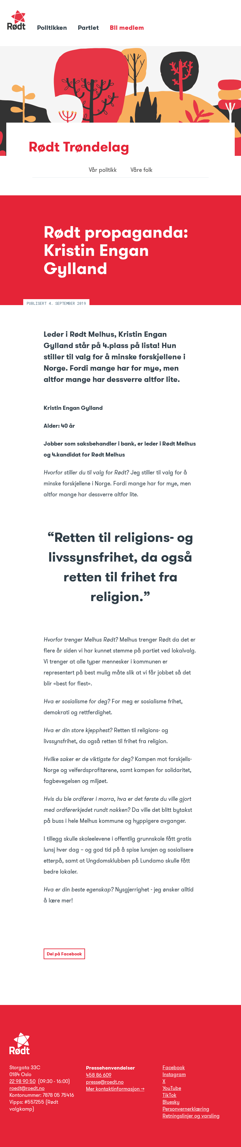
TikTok (169, 1095)
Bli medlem (127, 27)
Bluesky (171, 1102)
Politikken (52, 27)
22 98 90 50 (22, 1081)
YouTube (172, 1088)
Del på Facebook (64, 954)
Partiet (89, 27)
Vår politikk (103, 170)
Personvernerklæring (186, 1109)
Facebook (174, 1067)
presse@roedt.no (105, 1082)
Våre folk (142, 170)
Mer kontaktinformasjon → (115, 1088)
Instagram (174, 1074)
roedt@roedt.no (27, 1088)
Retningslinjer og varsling (191, 1115)
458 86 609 (98, 1075)
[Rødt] (19, 1052)
